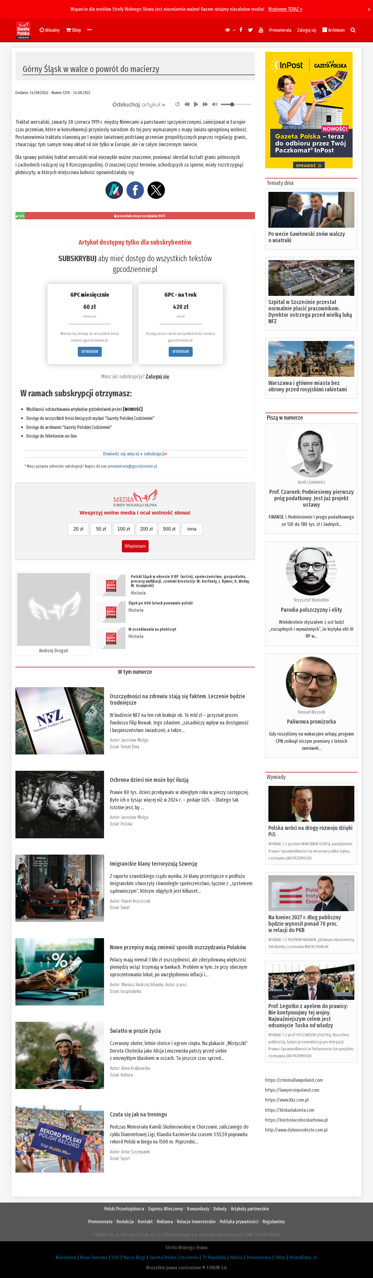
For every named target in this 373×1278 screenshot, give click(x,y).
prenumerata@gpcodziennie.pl (132, 466)
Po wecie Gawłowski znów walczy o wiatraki (306, 237)
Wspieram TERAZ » (285, 9)
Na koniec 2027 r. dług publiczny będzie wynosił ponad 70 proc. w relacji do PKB (304, 924)
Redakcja (125, 1222)
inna (191, 528)
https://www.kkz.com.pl (287, 1100)
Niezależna (66, 1257)
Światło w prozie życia (135, 1030)
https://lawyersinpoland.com (292, 1090)
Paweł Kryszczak (135, 901)
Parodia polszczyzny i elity (311, 609)
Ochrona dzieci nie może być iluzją (149, 779)
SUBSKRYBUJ (77, 258)
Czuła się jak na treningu (138, 1114)
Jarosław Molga (134, 740)
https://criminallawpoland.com (294, 1080)
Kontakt (145, 1222)
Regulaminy (274, 1222)
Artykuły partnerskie (250, 1209)
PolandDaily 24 (303, 1257)
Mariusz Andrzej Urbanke (142, 984)
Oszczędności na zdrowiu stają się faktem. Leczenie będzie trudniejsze (177, 699)
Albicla (236, 1257)
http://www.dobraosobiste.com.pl (296, 1130)
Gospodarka (130, 991)
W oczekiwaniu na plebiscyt (152, 629)
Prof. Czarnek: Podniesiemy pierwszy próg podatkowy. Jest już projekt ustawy (311, 498)
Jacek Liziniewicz (312, 482)
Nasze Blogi (134, 1257)
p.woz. (182, 984)
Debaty (220, 1209)
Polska (126, 824)
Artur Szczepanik (135, 1152)
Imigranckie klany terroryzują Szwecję (153, 863)
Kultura (126, 1075)
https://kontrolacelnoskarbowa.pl (296, 1120)
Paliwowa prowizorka (311, 721)
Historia (138, 593)
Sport (125, 1158)
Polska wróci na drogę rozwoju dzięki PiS (310, 831)
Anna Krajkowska (135, 1068)
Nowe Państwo (93, 1257)
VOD (115, 1257)
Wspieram (135, 546)
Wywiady (276, 776)
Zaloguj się (306, 30)
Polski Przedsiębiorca (124, 1209)
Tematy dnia (280, 182)
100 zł (123, 528)
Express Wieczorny (165, 1209)
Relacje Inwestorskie (196, 1222)
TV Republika (214, 1257)
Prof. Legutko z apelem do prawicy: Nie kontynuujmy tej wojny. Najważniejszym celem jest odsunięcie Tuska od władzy (308, 1016)
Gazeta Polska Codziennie (173, 1257)
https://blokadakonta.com (289, 1110)
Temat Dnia (129, 747)
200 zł (146, 528)
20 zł (78, 528)
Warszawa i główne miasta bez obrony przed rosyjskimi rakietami (307, 386)
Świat (125, 907)
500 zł (169, 528)
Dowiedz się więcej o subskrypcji (135, 454)
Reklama (165, 1222)
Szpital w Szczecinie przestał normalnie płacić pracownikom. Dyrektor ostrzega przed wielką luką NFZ (310, 311)
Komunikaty (198, 1209)
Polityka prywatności (239, 1222)
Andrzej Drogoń (53, 651)
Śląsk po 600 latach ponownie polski (161, 603)
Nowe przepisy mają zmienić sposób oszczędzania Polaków (178, 947)
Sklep (280, 1257)
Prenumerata (280, 30)
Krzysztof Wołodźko (311, 600)
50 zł (101, 528)
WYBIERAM (90, 351)
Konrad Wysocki (311, 712)
